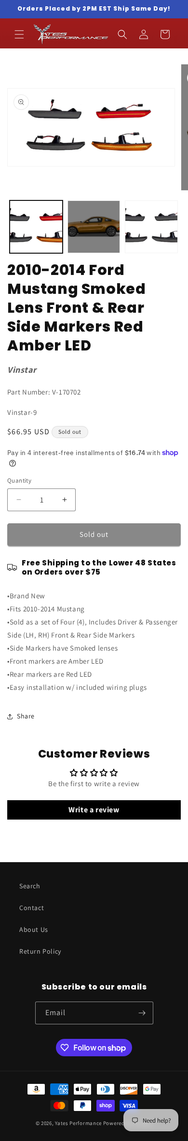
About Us (33, 929)
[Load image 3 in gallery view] (151, 227)
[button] (19, 34)
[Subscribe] (142, 1013)
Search (29, 886)
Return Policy (40, 951)
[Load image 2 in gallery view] (94, 227)
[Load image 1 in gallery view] (36, 227)
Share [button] (26, 716)
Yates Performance (78, 1123)
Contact (31, 907)
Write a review (93, 810)
